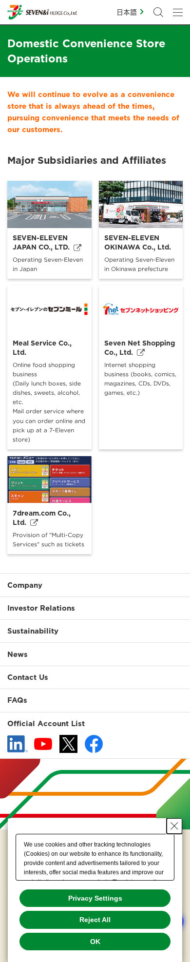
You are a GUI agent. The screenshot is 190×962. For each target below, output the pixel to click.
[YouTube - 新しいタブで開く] (43, 744)
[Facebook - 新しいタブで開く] (94, 744)
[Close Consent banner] (174, 826)
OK (95, 941)
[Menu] (178, 12)
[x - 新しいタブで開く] (68, 744)
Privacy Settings (95, 898)
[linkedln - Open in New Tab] (17, 744)
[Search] (158, 12)
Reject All (95, 920)
